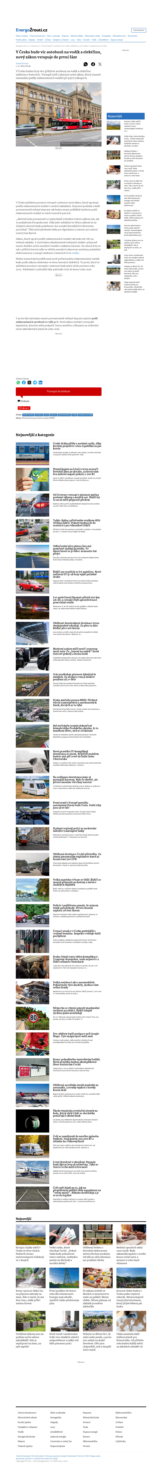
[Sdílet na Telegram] (35, 382)
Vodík (94, 40)
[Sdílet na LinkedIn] (40, 382)
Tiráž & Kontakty (23, 1456)
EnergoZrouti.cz (22, 46)
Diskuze (24, 401)
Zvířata (48, 40)
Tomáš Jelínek (22, 63)
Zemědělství (103, 40)
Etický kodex (37, 1456)
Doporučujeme (57, 1446)
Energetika (106, 36)
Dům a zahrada (53, 36)
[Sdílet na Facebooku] (93, 64)
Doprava (65, 36)
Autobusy (39, 415)
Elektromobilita (77, 36)
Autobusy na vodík (85, 415)
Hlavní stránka (22, 36)
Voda (79, 40)
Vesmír (86, 1446)
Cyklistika (121, 1441)
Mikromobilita (90, 1441)
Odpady (31, 40)
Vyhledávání (138, 30)
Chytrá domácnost (37, 36)
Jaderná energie (58, 1437)
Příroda (119, 1437)
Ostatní (40, 40)
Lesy (73, 40)
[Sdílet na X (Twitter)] (100, 64)
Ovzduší (86, 40)
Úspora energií (116, 40)
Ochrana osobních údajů (55, 1456)
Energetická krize (26, 1437)
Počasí (119, 1432)
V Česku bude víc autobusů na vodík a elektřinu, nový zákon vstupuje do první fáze (73, 46)
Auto (46, 415)
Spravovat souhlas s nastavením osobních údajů (37, 1458)
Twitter (81, 1456)
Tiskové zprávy (25, 1446)
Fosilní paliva (21, 40)
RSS (87, 1456)
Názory (21, 1441)
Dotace (86, 1437)
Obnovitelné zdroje (92, 36)
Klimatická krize (119, 36)
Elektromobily (28, 415)
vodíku (75, 253)
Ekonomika (132, 36)
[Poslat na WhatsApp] (85, 64)
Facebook (72, 1456)
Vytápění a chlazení (61, 40)
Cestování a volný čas (61, 1441)
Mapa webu (95, 1456)
